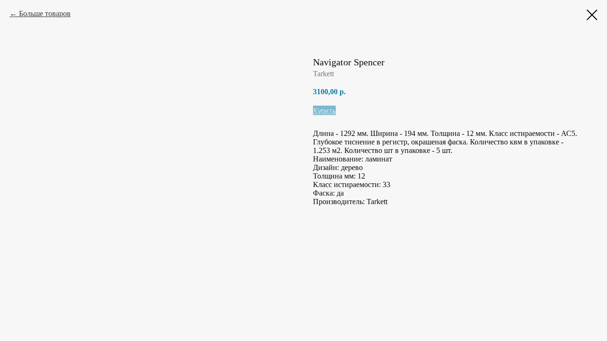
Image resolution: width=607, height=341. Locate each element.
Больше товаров (45, 13)
